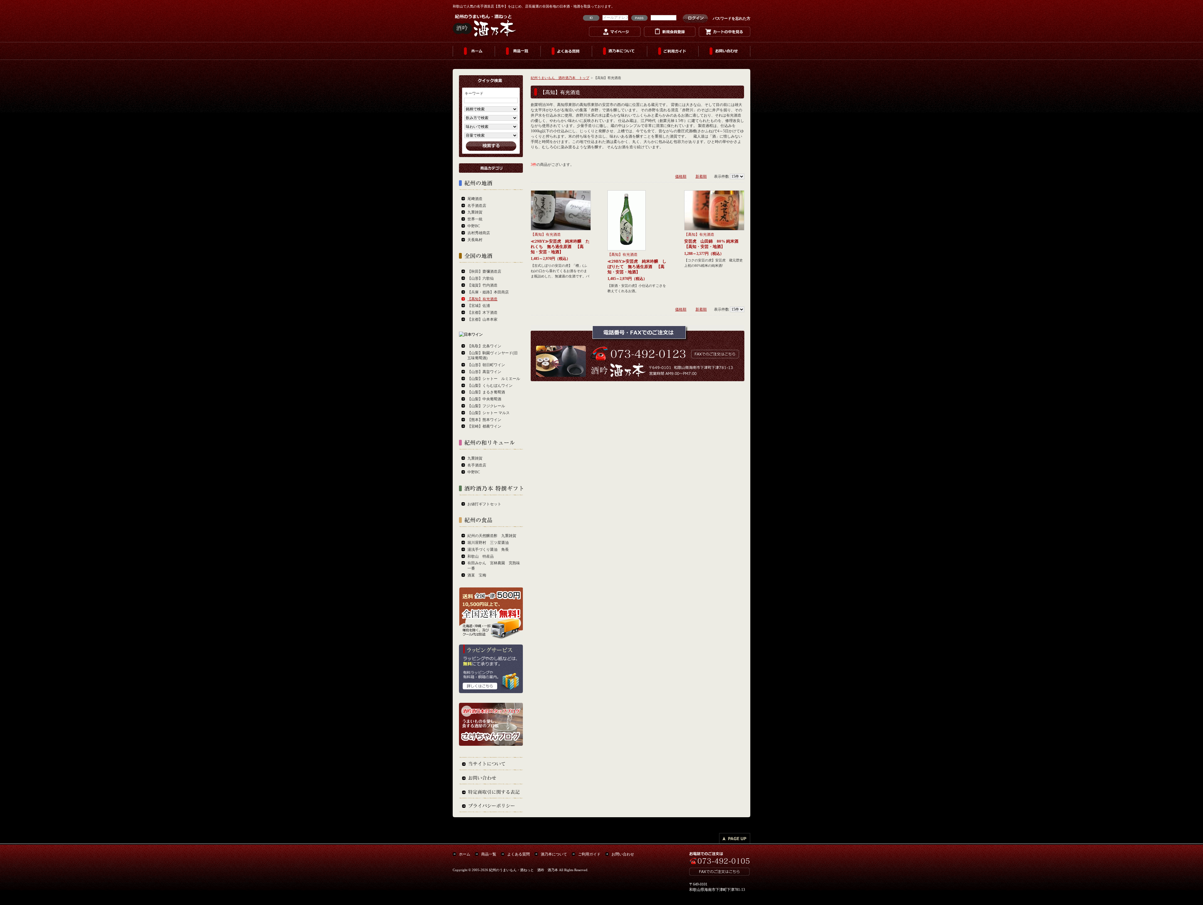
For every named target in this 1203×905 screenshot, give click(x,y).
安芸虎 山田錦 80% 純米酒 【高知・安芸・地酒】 (713, 244)
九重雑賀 (474, 212)
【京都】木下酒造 (482, 312)
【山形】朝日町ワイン (486, 365)
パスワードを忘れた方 (731, 18)
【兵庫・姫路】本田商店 (488, 292)
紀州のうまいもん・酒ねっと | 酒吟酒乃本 (485, 25)
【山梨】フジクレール (486, 406)
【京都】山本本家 (482, 319)
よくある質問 (566, 51)
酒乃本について (619, 51)
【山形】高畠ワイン (484, 372)
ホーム (474, 51)
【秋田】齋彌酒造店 (484, 271)
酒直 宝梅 (476, 575)
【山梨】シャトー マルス (488, 413)
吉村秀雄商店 (478, 233)
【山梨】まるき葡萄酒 (486, 392)
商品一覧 (518, 51)
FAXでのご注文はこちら (714, 353)
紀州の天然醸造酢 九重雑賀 (491, 536)
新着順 (701, 176)
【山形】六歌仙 (480, 278)
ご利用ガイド (673, 51)
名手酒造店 (476, 205)
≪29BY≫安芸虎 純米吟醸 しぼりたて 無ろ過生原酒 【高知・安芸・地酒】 (636, 266)
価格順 (680, 176)
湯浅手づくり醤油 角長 (488, 549)
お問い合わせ (724, 51)
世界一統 (474, 219)
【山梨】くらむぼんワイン (490, 385)
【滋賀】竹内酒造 (482, 285)
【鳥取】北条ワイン (484, 346)
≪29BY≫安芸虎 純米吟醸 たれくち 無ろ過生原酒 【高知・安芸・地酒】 (560, 246)
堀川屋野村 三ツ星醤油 (488, 542)
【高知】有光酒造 (546, 234)
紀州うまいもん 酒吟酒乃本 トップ (560, 78)
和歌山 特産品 (480, 556)
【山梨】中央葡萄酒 (484, 399)
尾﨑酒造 (474, 199)
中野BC (473, 226)
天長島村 (474, 240)
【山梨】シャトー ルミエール (493, 378)
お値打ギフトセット (484, 504)
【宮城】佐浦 (478, 305)
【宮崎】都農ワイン (484, 426)
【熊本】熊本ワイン (484, 420)
